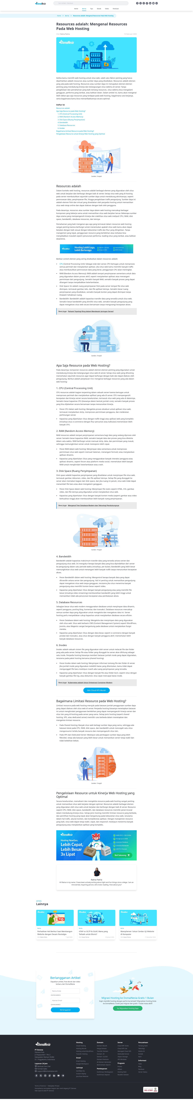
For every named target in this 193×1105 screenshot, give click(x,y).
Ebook (99, 9)
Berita (84, 9)
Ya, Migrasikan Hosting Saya (127, 1008)
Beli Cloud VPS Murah (96, 690)
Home (76, 9)
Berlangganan (65, 1010)
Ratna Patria (96, 879)
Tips (91, 9)
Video (107, 9)
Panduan (116, 9)
